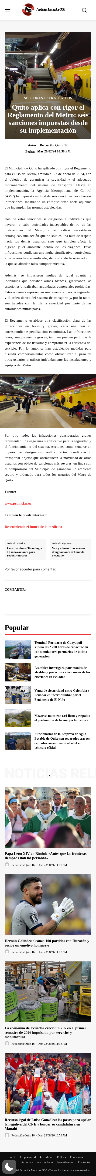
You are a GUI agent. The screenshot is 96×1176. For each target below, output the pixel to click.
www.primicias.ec (18, 503)
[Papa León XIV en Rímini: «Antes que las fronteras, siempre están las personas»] (48, 817)
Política (61, 1157)
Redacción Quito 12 (54, 145)
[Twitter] (42, 601)
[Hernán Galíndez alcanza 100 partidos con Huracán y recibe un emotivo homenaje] (48, 904)
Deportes (27, 1162)
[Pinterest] (53, 601)
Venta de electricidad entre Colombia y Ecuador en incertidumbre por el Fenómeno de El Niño (61, 695)
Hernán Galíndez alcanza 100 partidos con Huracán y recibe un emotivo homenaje (47, 943)
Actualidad (46, 1157)
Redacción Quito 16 (23, 865)
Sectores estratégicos (48, 98)
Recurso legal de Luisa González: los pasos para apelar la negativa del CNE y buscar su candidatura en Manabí (48, 1124)
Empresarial (28, 1157)
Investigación (65, 1162)
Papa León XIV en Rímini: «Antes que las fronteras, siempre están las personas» (46, 856)
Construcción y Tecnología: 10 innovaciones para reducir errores (25, 551)
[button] (9, 1167)
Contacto (84, 1162)
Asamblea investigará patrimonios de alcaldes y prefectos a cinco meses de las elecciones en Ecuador (62, 672)
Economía (76, 1157)
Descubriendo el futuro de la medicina (33, 527)
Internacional (45, 1162)
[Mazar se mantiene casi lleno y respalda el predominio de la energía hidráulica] (18, 718)
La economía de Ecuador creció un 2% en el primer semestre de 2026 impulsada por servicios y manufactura (45, 1032)
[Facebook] (32, 601)
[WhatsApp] (64, 601)
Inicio (13, 1157)
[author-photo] (8, 864)
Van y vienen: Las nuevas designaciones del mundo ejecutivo (68, 551)
